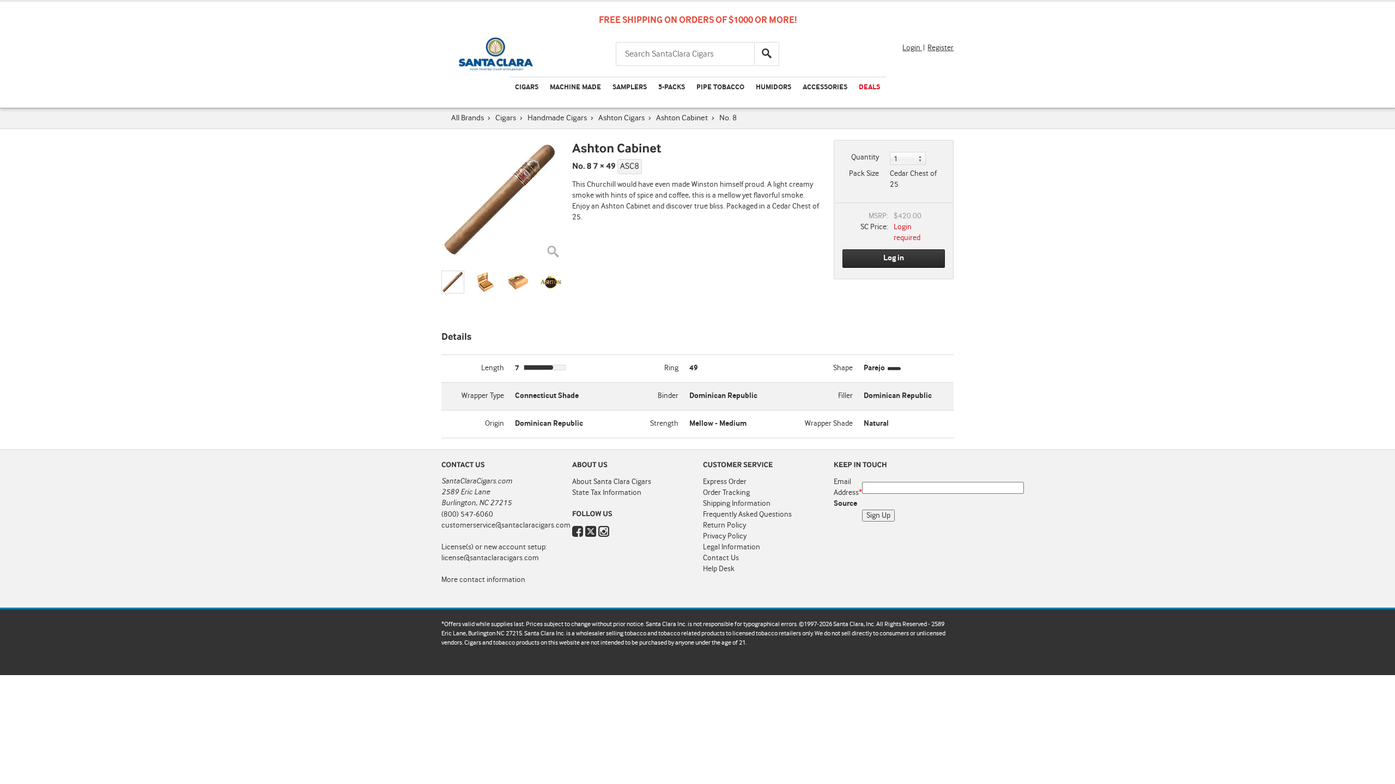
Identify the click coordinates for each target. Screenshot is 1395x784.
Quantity (865, 157)
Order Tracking (726, 492)
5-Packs (671, 87)
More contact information (483, 579)
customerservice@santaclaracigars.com (506, 525)
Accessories (825, 87)
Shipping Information (737, 503)
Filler (845, 395)
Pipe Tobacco (720, 87)
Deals (869, 87)
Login (912, 48)
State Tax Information (606, 492)
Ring (671, 368)
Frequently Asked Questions (747, 514)
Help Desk (719, 569)
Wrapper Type (483, 395)
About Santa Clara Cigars (611, 481)
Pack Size (864, 173)
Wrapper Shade (829, 423)
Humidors (773, 87)
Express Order (725, 481)
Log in (893, 258)
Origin (494, 423)
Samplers (629, 87)
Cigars (526, 87)
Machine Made (575, 87)
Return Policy (724, 525)
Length (492, 368)
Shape (843, 368)
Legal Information (731, 547)
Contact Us (721, 558)
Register (940, 48)
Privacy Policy (725, 536)
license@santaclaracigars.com (490, 558)
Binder (668, 395)
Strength (664, 423)
